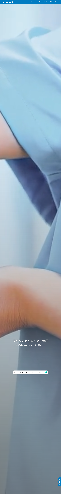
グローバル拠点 (38, 1)
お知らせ (31, 1)
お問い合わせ (45, 1)
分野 (26, 372)
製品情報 (21, 372)
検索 (46, 372)
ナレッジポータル (32, 372)
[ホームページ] (8, 2)
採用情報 (51, 1)
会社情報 (39, 372)
